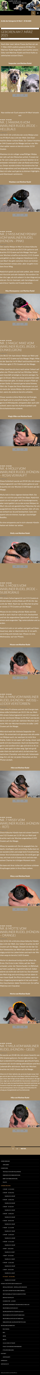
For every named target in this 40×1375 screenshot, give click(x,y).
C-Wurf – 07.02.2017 (8, 1206)
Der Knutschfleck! (8, 1297)
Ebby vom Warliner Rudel (10, 1178)
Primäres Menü (38, 13)
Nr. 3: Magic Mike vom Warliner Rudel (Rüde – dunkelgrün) (18, 346)
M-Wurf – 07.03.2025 (9, 1276)
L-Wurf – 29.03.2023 (8, 1269)
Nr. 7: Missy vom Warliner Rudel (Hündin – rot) (19, 823)
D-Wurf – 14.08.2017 (8, 1213)
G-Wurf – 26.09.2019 (8, 1234)
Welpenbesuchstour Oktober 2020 (13, 1318)
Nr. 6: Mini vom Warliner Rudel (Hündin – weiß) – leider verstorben (19, 700)
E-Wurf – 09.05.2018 (8, 1220)
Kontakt (3, 1353)
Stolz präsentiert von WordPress (9, 1372)
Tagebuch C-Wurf (10, 1210)
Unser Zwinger (5, 1161)
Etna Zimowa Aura (8, 1350)
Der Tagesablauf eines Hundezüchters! (14, 1294)
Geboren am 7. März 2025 (17, 33)
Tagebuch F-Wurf (10, 1231)
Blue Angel (6, 1329)
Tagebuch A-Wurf (10, 1196)
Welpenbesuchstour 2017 (10, 1308)
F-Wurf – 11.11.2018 (8, 1227)
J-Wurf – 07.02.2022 (8, 1255)
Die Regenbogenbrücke (8, 1325)
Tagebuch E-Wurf (10, 1224)
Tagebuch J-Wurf (10, 1259)
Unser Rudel (4, 1168)
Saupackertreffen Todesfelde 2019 (13, 1311)
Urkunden (6, 1164)
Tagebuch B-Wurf (10, 1203)
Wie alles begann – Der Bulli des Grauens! (15, 1287)
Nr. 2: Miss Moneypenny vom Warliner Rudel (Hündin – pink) (18, 237)
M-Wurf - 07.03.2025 (7, 28)
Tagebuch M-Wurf (10, 1280)
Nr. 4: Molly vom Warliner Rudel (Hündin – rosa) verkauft (19, 472)
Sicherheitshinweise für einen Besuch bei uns (16, 1304)
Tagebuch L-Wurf (10, 1273)
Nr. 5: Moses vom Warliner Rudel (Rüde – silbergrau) (18, 589)
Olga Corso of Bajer (9, 1343)
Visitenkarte (6, 1357)
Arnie (4, 1336)
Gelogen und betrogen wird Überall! (14, 1290)
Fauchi (5, 1182)
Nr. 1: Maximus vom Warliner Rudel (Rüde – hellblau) (18, 125)
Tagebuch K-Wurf (10, 1266)
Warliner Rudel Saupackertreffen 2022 (14, 1322)
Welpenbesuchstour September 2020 (13, 1315)
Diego (4, 1339)
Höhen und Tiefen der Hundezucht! (11, 1283)
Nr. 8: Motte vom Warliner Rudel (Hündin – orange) (19, 931)
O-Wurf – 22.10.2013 (8, 1189)
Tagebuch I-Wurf (10, 1252)
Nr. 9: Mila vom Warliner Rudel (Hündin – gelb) (19, 1047)
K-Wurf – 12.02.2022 (8, 1262)
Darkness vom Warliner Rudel (11, 1175)
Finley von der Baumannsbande (12, 1346)
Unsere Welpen (6, 1185)
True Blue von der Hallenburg (12, 1171)
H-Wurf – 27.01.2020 (8, 1241)
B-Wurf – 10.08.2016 (8, 1199)
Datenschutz (5, 1364)
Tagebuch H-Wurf (10, 1245)
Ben (4, 1332)
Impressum (4, 1360)
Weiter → (24, 1148)
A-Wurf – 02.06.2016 (8, 1192)
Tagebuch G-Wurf (10, 1238)
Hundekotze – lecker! (9, 1301)
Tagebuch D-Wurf (10, 1217)
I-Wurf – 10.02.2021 (8, 1248)
